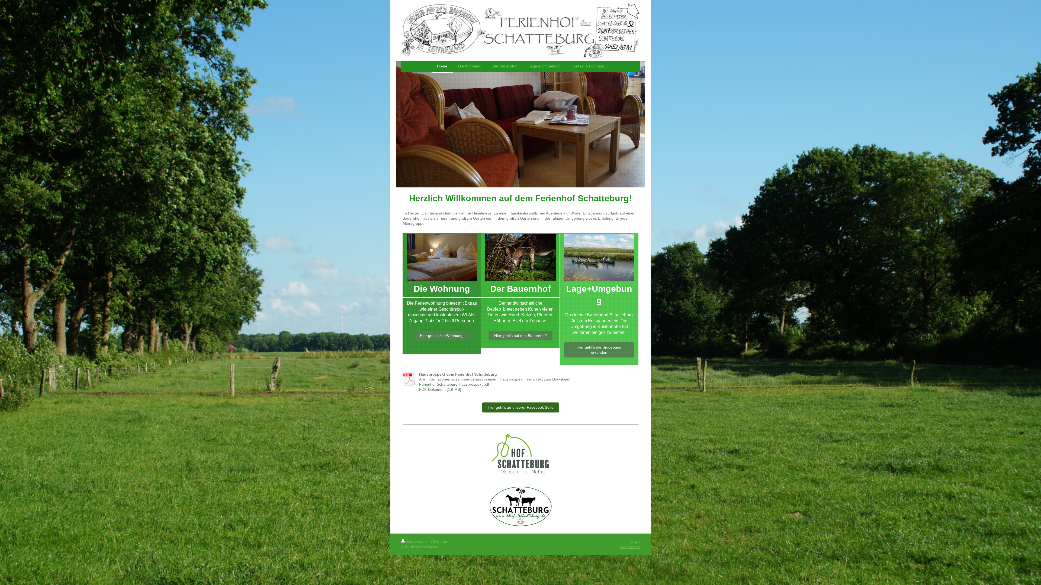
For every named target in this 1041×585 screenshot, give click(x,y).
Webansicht (630, 547)
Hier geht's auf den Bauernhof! (520, 335)
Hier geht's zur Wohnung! (442, 335)
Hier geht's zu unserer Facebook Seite (521, 407)
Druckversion (418, 541)
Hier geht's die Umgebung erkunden (599, 350)
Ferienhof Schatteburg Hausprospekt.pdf (454, 384)
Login (635, 541)
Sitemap (440, 541)
